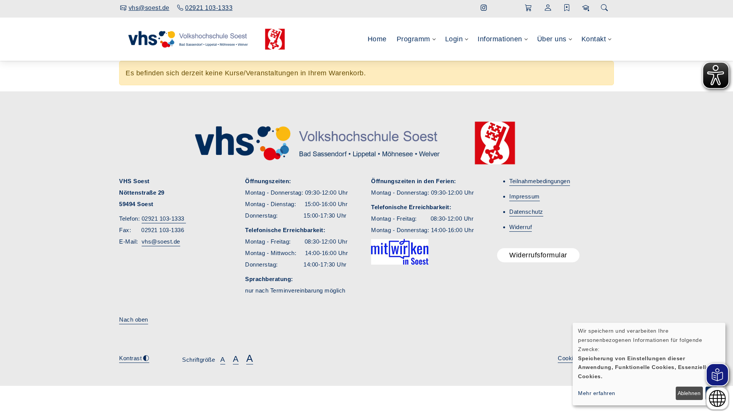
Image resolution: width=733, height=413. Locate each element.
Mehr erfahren (596, 393)
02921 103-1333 (164, 218)
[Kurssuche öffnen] (604, 8)
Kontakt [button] (593, 39)
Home (377, 39)
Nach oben (133, 319)
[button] (528, 8)
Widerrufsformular (538, 255)
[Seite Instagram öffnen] (484, 8)
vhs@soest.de (161, 241)
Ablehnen (689, 393)
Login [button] (454, 39)
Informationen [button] (500, 39)
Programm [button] (413, 39)
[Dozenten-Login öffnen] (586, 8)
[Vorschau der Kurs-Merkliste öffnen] (567, 8)
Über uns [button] (552, 39)
